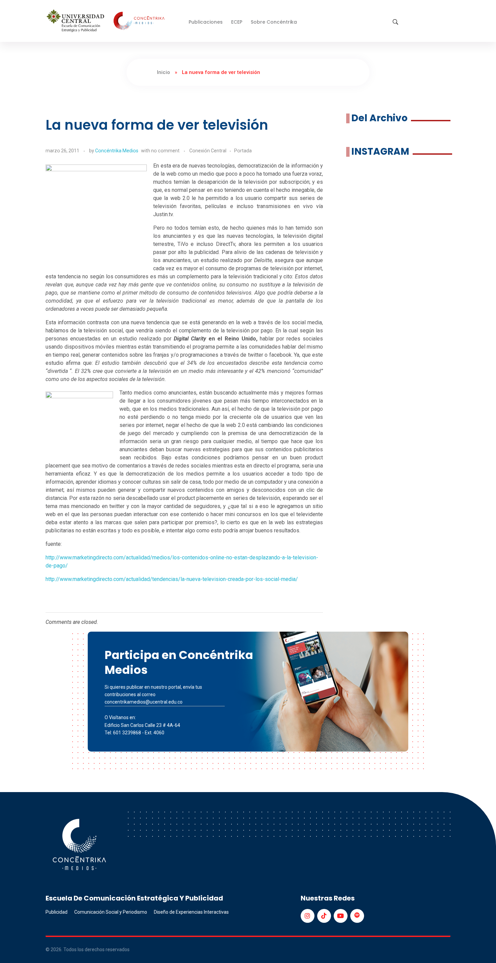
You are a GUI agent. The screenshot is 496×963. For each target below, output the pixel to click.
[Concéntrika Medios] (107, 21)
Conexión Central (207, 150)
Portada (243, 150)
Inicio (163, 72)
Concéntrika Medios (116, 150)
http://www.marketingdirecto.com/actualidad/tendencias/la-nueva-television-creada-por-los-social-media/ (172, 579)
